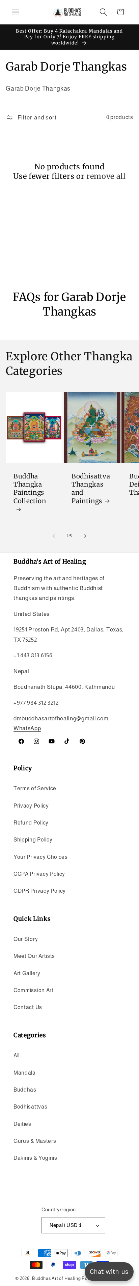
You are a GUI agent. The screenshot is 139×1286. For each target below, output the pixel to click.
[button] (15, 12)
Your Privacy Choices (40, 857)
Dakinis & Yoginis (35, 1158)
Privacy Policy (31, 805)
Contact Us (27, 1007)
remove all (106, 176)
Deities (22, 1124)
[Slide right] (85, 535)
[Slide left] (53, 535)
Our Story (25, 939)
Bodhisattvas (30, 1106)
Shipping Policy (32, 839)
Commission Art (33, 990)
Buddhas (24, 1089)
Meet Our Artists (34, 956)
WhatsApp (27, 728)
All (16, 1055)
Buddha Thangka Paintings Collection (29, 488)
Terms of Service (34, 788)
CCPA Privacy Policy (39, 874)
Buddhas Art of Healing (56, 1278)
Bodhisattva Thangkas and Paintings (91, 488)
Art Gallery (26, 973)
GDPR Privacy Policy (39, 891)
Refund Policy (31, 822)
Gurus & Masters (34, 1141)
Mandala (24, 1073)
